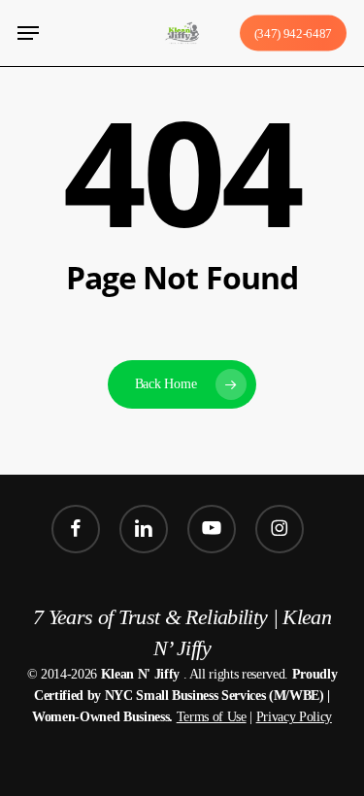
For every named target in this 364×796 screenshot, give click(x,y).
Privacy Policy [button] (294, 717)
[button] (28, 33)
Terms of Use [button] (212, 717)
